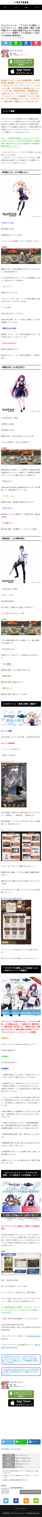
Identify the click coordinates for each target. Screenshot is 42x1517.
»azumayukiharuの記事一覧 (30, 1492)
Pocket (36, 44)
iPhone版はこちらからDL (11, 1449)
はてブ (26, 44)
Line (16, 44)
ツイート (6, 44)
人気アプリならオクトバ (18, 1513)
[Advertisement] (21, 17)
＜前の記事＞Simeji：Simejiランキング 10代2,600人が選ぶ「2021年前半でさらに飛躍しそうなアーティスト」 (20, 1372)
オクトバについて (21, 1508)
